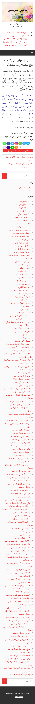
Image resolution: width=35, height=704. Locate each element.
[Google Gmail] (4, 147)
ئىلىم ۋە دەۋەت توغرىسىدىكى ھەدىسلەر (12, 151)
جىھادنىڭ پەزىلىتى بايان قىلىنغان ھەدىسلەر (17, 474)
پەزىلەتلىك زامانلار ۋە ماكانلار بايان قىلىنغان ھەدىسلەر (18, 425)
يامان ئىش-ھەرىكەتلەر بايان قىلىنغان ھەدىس (16, 668)
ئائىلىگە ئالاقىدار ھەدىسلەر (22, 341)
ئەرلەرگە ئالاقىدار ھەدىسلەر (21, 376)
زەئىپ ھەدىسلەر (25, 532)
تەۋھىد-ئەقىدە (20, 36)
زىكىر (11, 42)
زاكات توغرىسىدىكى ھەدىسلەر (20, 528)
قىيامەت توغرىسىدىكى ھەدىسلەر (20, 589)
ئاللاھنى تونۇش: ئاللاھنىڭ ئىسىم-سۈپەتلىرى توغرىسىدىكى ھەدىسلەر (18, 368)
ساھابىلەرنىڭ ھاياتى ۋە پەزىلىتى (20, 547)
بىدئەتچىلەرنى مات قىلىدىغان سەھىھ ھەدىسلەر (20, 415)
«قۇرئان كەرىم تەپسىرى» (22, 297)
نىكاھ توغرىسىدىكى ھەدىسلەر (21, 646)
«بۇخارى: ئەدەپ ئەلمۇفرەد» (21, 262)
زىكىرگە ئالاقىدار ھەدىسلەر (22, 538)
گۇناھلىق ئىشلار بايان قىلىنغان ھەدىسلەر (17, 617)
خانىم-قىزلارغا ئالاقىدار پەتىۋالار (20, 478)
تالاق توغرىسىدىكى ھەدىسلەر (21, 433)
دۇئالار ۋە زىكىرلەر (24, 497)
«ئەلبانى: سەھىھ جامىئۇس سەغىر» (19, 230)
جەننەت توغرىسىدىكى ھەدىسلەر (20, 462)
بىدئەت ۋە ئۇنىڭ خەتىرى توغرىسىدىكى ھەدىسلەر (19, 409)
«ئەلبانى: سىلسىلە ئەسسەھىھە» (21, 233)
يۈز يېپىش (27, 671)
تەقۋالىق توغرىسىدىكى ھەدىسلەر (20, 443)
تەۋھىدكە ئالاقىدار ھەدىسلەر (21, 452)
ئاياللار (19, 39)
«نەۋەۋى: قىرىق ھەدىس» (22, 332)
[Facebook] (8, 143)
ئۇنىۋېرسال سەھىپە (24, 386)
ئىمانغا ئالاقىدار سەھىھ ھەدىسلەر (20, 405)
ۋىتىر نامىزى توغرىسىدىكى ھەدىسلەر (19, 659)
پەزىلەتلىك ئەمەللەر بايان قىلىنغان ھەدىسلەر (17, 420)
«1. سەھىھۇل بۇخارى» (22, 201)
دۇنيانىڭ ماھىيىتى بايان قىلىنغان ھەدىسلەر (17, 500)
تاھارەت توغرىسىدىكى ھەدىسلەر (20, 436)
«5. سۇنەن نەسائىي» (23, 214)
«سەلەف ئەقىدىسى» (24, 278)
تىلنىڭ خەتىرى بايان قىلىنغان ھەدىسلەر (18, 458)
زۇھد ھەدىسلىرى (25, 535)
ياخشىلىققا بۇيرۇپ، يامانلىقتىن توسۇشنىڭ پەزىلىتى (19, 663)
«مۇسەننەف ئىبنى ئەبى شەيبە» (20, 319)
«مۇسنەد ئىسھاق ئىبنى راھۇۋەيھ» (20, 303)
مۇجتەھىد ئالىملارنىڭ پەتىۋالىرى (16, 32)
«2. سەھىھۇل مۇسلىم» (23, 204)
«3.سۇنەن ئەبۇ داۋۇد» (23, 208)
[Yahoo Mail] (8, 147)
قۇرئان (12, 36)
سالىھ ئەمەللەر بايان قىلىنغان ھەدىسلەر (18, 544)
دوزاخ (20, 42)
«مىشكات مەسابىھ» (24, 325)
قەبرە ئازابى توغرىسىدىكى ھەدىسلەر (19, 579)
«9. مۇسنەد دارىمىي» (23, 227)
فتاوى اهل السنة (25, 576)
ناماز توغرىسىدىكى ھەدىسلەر (21, 633)
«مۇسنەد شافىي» (25, 309)
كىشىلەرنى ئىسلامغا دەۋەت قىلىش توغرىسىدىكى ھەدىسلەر (20, 603)
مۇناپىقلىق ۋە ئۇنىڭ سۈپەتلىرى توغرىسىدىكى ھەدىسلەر (18, 628)
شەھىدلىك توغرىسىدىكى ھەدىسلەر (19, 573)
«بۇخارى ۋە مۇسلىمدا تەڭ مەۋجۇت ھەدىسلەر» (20, 256)
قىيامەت (6, 42)
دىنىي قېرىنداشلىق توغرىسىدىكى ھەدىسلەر (17, 503)
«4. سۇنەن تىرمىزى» (23, 211)
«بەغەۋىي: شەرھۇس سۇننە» (21, 246)
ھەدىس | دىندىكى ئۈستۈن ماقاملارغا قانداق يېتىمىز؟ (19, 158)
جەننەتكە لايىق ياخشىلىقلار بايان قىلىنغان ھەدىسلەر (19, 466)
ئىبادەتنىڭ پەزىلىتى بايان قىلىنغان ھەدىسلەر (17, 389)
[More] (16, 147)
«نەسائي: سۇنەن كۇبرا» (22, 328)
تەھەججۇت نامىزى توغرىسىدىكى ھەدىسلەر (17, 446)
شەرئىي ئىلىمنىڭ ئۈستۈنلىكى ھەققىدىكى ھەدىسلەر (19, 565)
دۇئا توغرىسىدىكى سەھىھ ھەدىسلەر (19, 493)
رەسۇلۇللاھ (25, 39)
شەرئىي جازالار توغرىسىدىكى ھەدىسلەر (18, 570)
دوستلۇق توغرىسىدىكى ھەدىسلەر (20, 490)
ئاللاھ (27, 36)
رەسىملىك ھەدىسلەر (10, 45)
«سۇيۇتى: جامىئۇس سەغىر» (21, 290)
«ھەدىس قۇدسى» (24, 338)
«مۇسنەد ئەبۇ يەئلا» (24, 300)
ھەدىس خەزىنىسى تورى (17, 24)
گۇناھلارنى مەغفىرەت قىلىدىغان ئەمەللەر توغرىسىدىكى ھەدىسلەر (19, 612)
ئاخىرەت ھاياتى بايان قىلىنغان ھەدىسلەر (18, 344)
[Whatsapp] (4, 143)
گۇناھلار (7, 39)
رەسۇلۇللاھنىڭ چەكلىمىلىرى (21, 512)
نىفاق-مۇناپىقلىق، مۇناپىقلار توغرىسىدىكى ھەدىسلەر (19, 641)
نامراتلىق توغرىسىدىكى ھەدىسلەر (20, 636)
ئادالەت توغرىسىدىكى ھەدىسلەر (20, 351)
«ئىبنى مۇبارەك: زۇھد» (23, 239)
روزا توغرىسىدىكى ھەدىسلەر (21, 519)
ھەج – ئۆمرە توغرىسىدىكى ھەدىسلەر (18, 649)
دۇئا (16, 42)
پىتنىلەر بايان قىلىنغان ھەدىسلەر (20, 430)
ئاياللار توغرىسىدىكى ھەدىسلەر (21, 373)
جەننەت (26, 42)
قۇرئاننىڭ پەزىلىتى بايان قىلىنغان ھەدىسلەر (17, 586)
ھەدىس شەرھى (25, 652)
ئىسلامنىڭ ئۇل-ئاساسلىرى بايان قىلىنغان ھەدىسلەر (19, 396)
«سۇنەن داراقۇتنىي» (24, 287)
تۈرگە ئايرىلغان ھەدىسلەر (22, 455)
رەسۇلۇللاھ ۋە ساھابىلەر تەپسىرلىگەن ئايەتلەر (16, 509)
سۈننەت (6, 36)
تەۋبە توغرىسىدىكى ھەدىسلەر (21, 449)
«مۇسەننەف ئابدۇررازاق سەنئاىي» (19, 316)
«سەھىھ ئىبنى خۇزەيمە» (22, 281)
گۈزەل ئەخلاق (23, 45)
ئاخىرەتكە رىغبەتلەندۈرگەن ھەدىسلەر (19, 347)
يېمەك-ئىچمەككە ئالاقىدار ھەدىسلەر (19, 674)
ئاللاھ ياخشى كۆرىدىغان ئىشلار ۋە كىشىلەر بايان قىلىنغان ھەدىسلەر (18, 361)
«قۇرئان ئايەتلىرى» (24, 293)
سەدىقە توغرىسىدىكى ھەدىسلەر (20, 551)
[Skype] (28, 143)
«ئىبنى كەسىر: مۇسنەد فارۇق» (20, 236)
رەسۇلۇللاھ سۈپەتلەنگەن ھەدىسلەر (19, 506)
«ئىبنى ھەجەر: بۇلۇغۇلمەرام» (21, 243)
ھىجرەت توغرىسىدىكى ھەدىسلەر (20, 655)
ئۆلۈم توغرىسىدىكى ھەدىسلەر (21, 382)
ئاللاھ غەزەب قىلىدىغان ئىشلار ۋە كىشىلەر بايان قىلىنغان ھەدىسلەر (18, 355)
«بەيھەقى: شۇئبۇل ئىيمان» (22, 252)
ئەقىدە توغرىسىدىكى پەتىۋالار (21, 379)
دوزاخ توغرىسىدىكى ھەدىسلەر (21, 481)
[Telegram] (24, 143)
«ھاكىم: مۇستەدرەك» (23, 335)
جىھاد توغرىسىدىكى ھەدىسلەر (21, 471)
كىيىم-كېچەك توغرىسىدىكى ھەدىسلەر (18, 608)
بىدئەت (13, 39)
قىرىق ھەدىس (26, 191)
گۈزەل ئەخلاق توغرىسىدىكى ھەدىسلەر (18, 621)
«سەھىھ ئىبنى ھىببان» (23, 284)
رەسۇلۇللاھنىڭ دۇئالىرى (22, 516)
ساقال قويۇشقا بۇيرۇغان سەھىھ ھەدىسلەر (17, 541)
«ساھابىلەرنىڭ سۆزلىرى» (22, 274)
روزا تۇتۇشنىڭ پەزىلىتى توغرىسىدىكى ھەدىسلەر (20, 523)
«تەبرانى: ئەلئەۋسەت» (23, 265)
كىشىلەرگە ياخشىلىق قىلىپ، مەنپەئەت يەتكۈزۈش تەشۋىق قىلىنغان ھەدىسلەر (19, 596)
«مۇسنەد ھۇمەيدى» (24, 313)
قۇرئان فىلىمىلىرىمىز (24, 188)
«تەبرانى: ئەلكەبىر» (24, 268)
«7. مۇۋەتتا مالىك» (24, 220)
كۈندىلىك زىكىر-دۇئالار (22, 592)
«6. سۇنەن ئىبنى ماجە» (27, 151)
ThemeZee (19, 697)
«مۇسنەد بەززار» (25, 306)
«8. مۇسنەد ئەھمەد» (23, 224)
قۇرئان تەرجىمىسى (24, 582)
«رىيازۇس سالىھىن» (24, 271)
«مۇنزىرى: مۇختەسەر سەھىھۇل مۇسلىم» (17, 322)
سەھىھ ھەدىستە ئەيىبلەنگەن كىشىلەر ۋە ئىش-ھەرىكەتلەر (19, 558)
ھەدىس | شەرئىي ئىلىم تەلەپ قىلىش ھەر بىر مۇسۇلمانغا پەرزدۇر (19, 165)
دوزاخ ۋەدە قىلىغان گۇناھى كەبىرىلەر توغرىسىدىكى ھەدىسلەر (20, 485)
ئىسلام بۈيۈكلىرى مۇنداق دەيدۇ (20, 392)
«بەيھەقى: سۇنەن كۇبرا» (22, 249)
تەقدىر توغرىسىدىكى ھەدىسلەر (21, 439)
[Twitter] (12, 143)
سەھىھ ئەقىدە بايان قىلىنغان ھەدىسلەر (18, 554)
